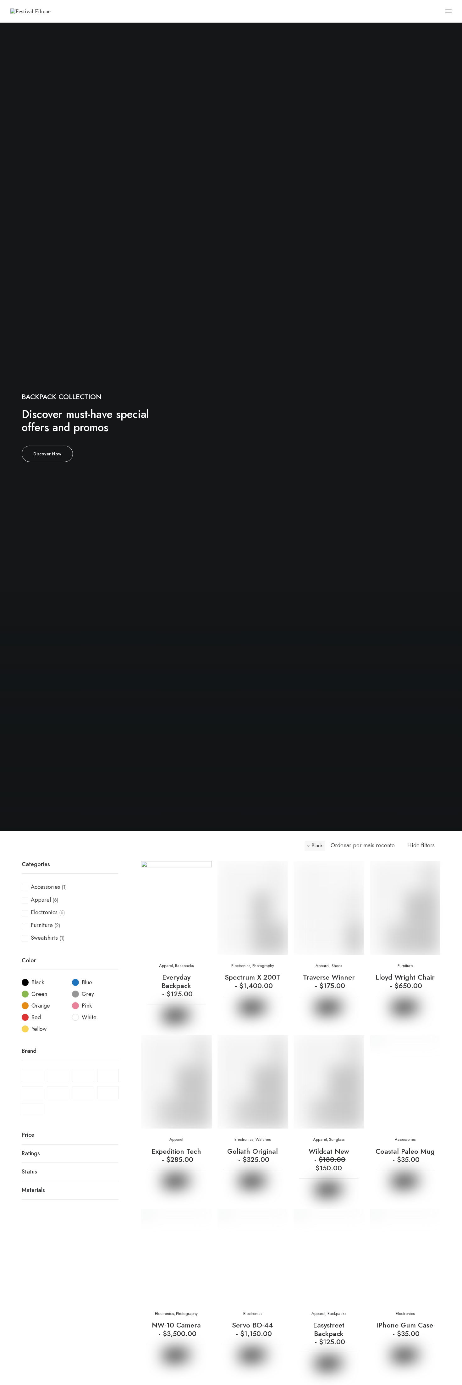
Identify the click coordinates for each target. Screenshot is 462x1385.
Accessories (45, 887)
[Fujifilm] (107, 1075)
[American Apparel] (57, 1075)
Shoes (337, 966)
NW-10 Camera (176, 1329)
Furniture (42, 925)
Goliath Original (252, 1155)
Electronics (44, 912)
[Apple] (82, 1075)
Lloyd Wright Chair (405, 981)
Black (317, 845)
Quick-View (204, 868)
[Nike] (32, 1092)
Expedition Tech (176, 1155)
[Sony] (82, 1092)
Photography (263, 966)
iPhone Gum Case (405, 1329)
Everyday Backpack (177, 985)
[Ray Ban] (57, 1092)
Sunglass (336, 1139)
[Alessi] (32, 1075)
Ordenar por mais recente (363, 845)
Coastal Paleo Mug (405, 1155)
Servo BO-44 (252, 1329)
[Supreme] (107, 1092)
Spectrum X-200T (252, 981)
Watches (263, 1139)
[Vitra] (32, 1109)
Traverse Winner (329, 981)
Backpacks (184, 966)
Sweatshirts (44, 938)
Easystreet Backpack (329, 1333)
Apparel (41, 900)
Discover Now (47, 454)
